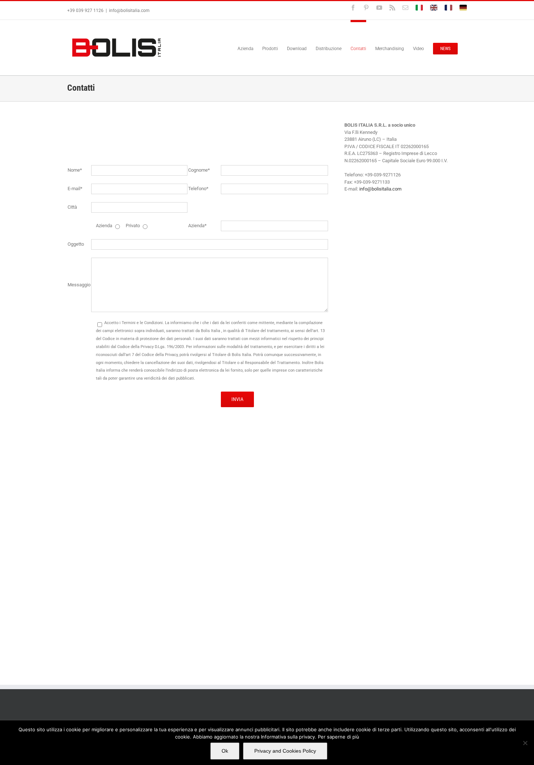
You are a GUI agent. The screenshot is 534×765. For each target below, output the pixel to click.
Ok (225, 751)
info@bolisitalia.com (129, 10)
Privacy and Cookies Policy (285, 751)
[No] (525, 742)
